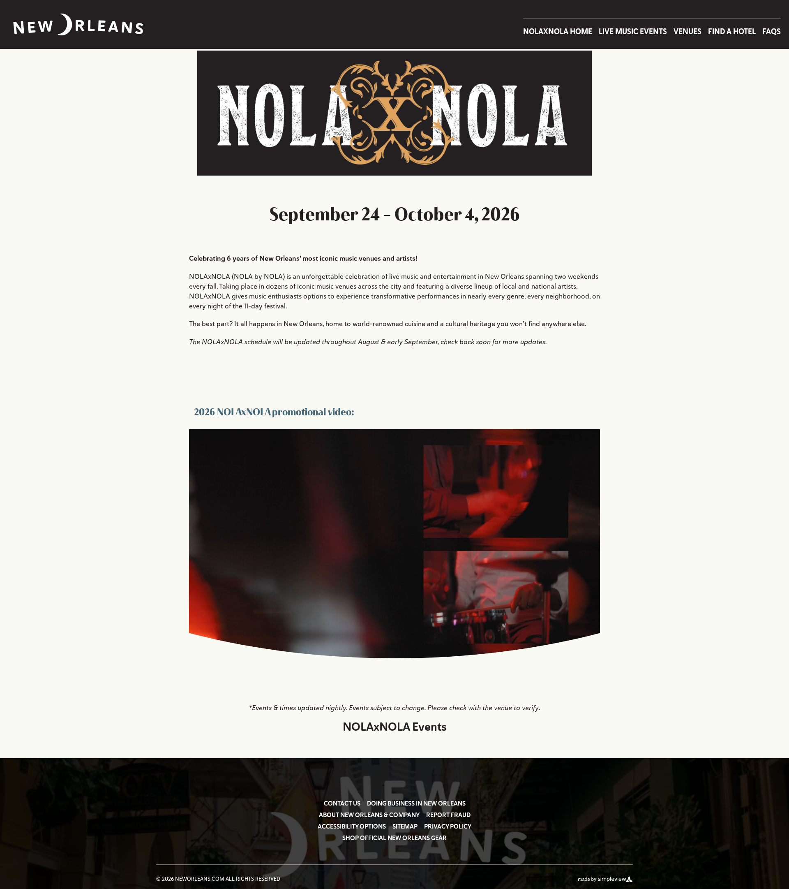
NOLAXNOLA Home (557, 31)
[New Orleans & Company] (78, 24)
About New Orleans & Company (369, 815)
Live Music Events (633, 31)
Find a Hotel (732, 31)
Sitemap (405, 826)
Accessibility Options (352, 826)
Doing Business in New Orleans (416, 803)
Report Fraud (448, 815)
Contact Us (342, 803)
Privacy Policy (447, 826)
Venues (687, 31)
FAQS (771, 31)
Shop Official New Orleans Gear (394, 838)
